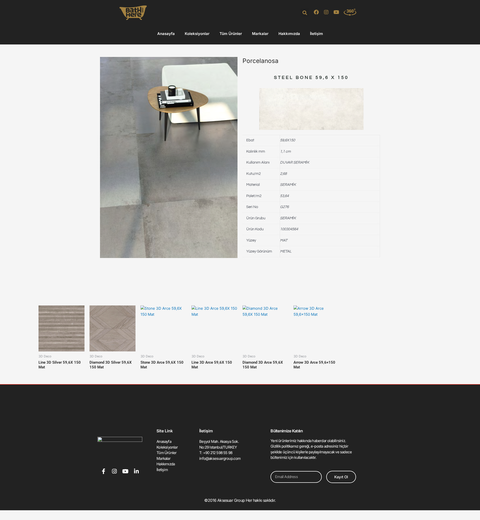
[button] (304, 12)
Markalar (260, 33)
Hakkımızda (289, 33)
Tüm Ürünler (231, 33)
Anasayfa (166, 33)
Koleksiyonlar (197, 33)
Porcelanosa (260, 60)
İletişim (316, 33)
